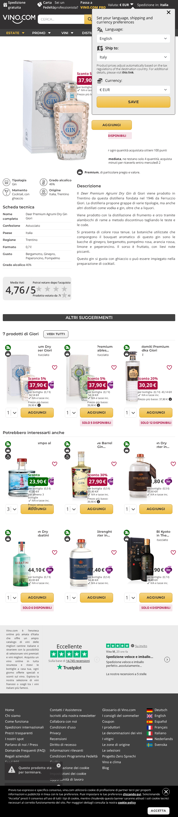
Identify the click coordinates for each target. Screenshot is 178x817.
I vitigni (108, 739)
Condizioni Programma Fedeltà (74, 756)
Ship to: (111, 48)
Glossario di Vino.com (119, 710)
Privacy (55, 733)
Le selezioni (111, 750)
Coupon (108, 721)
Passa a (93, 5)
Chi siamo (12, 715)
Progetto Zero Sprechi (119, 756)
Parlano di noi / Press (21, 744)
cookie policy (127, 802)
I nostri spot (14, 739)
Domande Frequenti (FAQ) (25, 750)
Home (9, 710)
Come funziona (17, 721)
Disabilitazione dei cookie (69, 768)
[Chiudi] (168, 12)
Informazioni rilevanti (66, 750)
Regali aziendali (17, 756)
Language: (113, 29)
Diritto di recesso (63, 744)
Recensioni (58, 739)
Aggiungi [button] (111, 125)
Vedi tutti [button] (56, 334)
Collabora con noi (63, 721)
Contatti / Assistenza (66, 710)
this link (128, 72)
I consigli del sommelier (120, 715)
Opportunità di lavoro (66, 779)
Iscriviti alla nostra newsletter (73, 715)
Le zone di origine (116, 744)
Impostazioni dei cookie (68, 773)
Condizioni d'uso (63, 727)
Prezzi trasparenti (19, 733)
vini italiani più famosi (22, 686)
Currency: (113, 80)
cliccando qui (132, 794)
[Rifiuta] (166, 791)
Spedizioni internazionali (24, 727)
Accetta (158, 810)
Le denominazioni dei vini (122, 733)
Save (133, 102)
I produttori (111, 727)
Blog (105, 768)
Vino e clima (111, 762)
